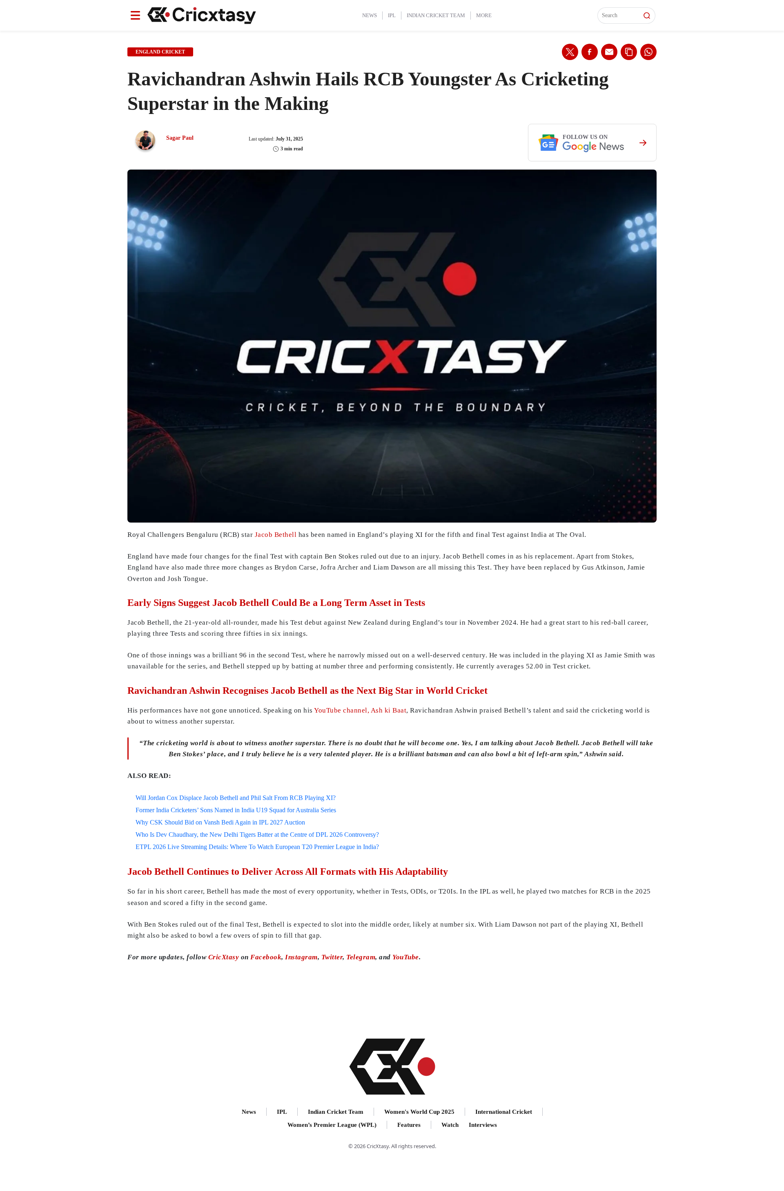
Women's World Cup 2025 (419, 1111)
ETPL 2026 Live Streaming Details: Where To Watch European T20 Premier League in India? (257, 846)
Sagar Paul (180, 138)
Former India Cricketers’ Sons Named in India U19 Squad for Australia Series (236, 810)
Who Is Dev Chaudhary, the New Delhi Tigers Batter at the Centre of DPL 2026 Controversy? (257, 834)
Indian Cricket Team (436, 15)
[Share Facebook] (589, 52)
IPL (392, 15)
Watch (450, 1125)
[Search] (647, 15)
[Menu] (135, 15)
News (369, 15)
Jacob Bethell (276, 535)
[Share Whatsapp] (648, 52)
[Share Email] (609, 52)
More (484, 15)
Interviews (483, 1125)
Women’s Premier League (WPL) (331, 1125)
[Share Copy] (629, 52)
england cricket (160, 51)
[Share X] (570, 52)
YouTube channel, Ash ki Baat (360, 710)
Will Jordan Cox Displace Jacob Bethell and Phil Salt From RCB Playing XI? (236, 797)
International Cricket (503, 1111)
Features (409, 1125)
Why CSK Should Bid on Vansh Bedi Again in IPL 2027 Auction (220, 822)
